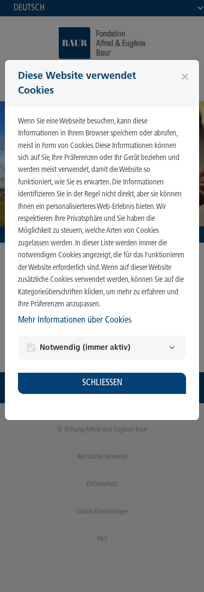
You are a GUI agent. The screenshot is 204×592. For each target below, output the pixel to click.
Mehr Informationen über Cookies (75, 320)
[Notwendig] (171, 347)
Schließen (102, 383)
